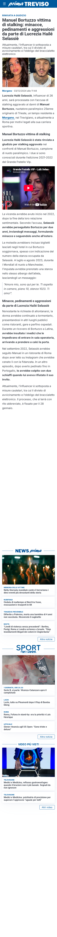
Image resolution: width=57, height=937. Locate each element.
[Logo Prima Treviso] (28, 3)
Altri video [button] (47, 807)
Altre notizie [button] (46, 639)
